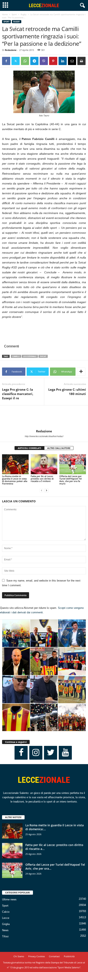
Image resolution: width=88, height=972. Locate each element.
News (5, 930)
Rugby (23, 14)
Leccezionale (29, 356)
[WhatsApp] (25, 61)
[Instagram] (35, 753)
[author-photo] (44, 417)
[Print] (81, 61)
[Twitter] (15, 61)
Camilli (16, 356)
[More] (81, 372)
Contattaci (54, 956)
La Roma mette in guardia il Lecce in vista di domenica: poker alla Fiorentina (14, 480)
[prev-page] (41, 490)
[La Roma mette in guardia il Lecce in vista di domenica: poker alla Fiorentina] (15, 464)
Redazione (11, 50)
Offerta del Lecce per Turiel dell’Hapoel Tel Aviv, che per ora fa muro (70, 480)
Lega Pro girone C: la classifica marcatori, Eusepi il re (17, 393)
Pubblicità (69, 956)
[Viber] (44, 61)
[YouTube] (65, 753)
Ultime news (9, 899)
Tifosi (5, 936)
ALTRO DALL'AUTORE (58, 448)
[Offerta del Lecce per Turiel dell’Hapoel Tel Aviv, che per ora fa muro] (72, 464)
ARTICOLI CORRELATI (29, 448)
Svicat (43, 356)
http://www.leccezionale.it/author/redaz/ (44, 436)
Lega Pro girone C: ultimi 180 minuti (67, 391)
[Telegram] (34, 61)
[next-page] (46, 490)
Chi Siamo (19, 956)
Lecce (5, 917)
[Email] (72, 61)
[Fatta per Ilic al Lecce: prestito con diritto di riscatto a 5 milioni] (44, 464)
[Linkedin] (63, 61)
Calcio (5, 911)
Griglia (6, 924)
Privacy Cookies (36, 956)
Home (5, 14)
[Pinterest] (53, 61)
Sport (14, 14)
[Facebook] (6, 61)
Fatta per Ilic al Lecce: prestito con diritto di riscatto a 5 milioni (42, 479)
